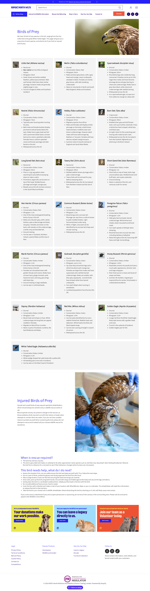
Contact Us (15, 562)
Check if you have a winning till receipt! (80, 2)
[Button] (53, 2)
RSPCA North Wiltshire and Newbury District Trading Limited (70, 583)
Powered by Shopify (99, 583)
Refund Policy (16, 556)
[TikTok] (136, 14)
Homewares (46, 550)
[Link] (32, 518)
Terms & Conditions (18, 553)
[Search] (120, 7)
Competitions (16, 564)
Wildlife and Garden (49, 553)
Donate (118, 14)
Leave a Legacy (79, 550)
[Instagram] (132, 14)
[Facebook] (128, 14)
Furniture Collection (81, 556)
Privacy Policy (16, 550)
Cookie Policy (16, 559)
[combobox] (80, 7)
